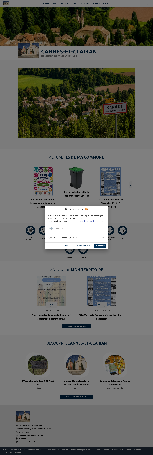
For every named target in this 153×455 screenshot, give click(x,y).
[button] (76, 228)
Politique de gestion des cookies (89, 221)
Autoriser (100, 246)
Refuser (68, 246)
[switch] (49, 238)
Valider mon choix (84, 246)
